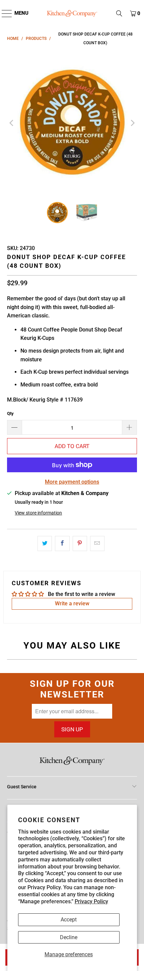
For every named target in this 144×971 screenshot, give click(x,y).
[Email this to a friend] (97, 543)
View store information (38, 512)
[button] (119, 13)
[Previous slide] (12, 123)
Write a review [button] (72, 603)
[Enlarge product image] (72, 123)
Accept (69, 919)
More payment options (72, 482)
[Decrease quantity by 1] (14, 427)
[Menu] (3, 13)
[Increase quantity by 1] (129, 427)
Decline (68, 937)
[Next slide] (132, 123)
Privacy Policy (91, 901)
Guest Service (22, 786)
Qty (10, 413)
